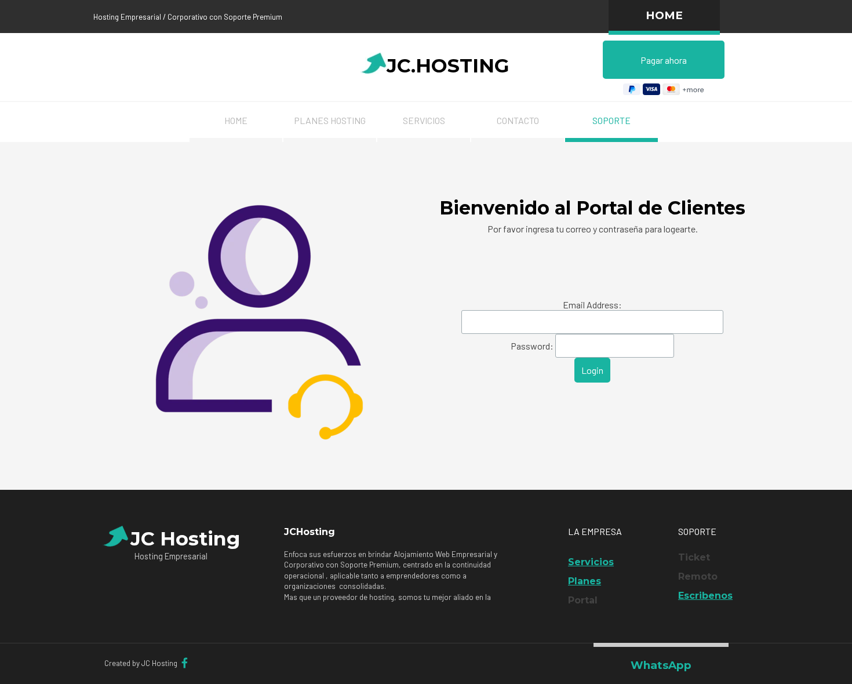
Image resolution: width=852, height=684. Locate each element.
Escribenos (705, 595)
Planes (584, 581)
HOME (664, 15)
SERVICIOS (424, 120)
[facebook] (184, 662)
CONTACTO (518, 120)
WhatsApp (661, 665)
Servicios (591, 561)
